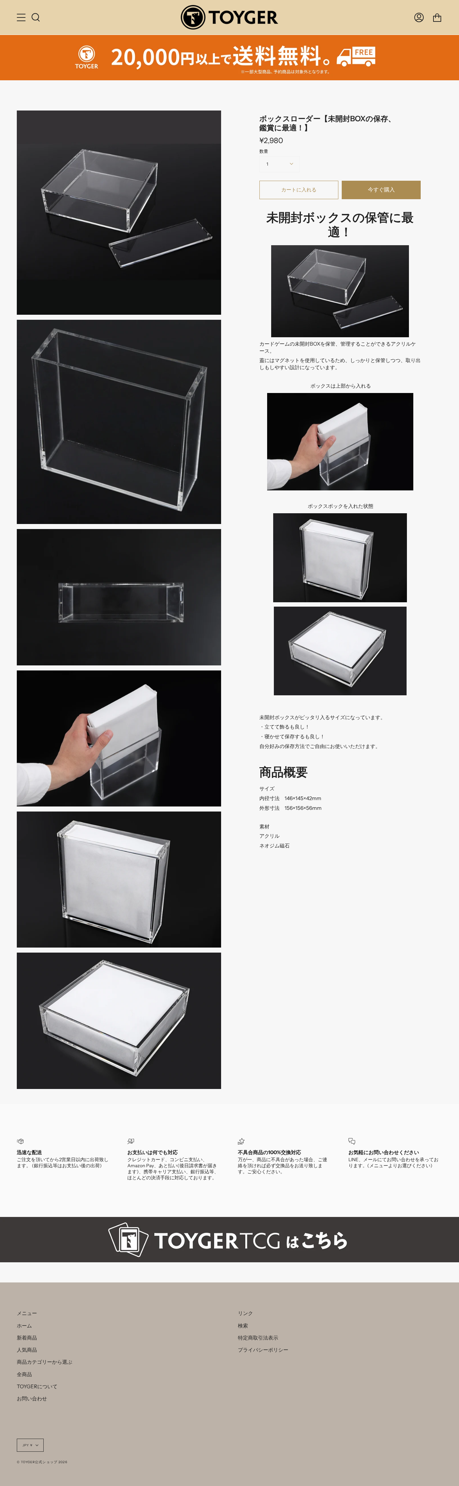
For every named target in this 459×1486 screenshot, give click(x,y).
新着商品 (27, 1338)
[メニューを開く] (22, 17)
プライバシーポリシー (263, 1350)
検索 (243, 1325)
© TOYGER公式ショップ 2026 (42, 1462)
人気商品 (27, 1350)
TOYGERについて (37, 1386)
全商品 (24, 1374)
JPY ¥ (28, 1445)
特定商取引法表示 (258, 1338)
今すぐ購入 (381, 190)
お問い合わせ (32, 1398)
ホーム (24, 1325)
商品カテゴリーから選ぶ (44, 1362)
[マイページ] (419, 17)
